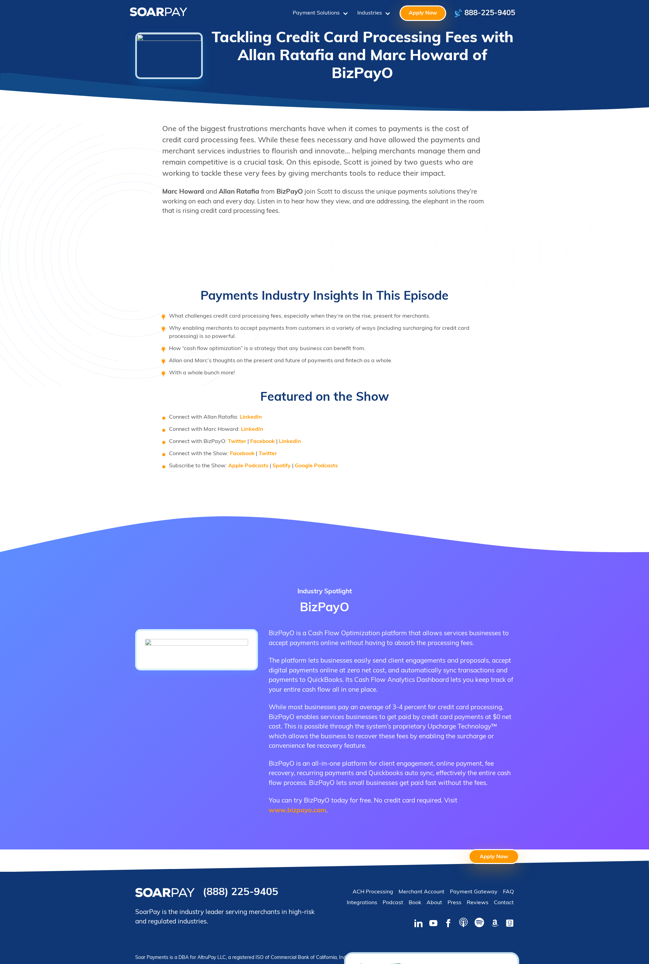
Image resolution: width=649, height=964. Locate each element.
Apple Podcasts (248, 466)
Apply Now (423, 13)
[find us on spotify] (479, 924)
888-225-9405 (489, 13)
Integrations (362, 903)
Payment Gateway (474, 892)
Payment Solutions (316, 13)
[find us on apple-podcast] (463, 924)
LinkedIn (251, 417)
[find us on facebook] (448, 924)
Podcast (393, 903)
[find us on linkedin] (418, 924)
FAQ (508, 892)
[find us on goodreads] (510, 924)
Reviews (477, 903)
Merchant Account (421, 892)
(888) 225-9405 (240, 892)
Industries (369, 13)
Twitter (237, 441)
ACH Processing (373, 892)
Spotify (281, 466)
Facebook (262, 441)
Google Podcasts (316, 466)
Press (454, 903)
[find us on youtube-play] (433, 924)
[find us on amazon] (495, 924)
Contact (504, 903)
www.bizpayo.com (297, 811)
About (434, 903)
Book (415, 903)
